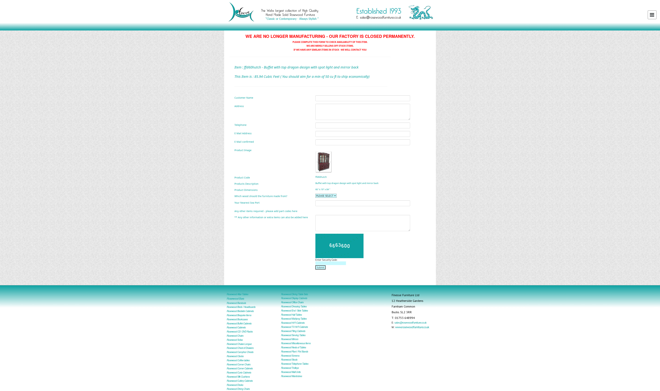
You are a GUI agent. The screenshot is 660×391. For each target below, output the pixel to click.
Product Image (242, 150)
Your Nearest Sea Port (247, 202)
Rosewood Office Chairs (292, 302)
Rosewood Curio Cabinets (239, 372)
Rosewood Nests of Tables (293, 347)
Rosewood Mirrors (289, 339)
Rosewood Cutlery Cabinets (240, 380)
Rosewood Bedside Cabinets (240, 311)
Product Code (242, 177)
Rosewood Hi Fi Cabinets (293, 322)
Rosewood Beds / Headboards (241, 307)
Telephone (240, 124)
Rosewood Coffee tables (238, 360)
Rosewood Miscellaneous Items (296, 343)
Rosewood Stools (289, 359)
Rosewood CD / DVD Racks (240, 331)
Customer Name (243, 97)
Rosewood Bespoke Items (239, 315)
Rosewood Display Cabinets (294, 298)
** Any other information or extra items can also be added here (271, 217)
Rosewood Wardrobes (291, 376)
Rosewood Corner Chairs (238, 364)
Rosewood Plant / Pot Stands (294, 351)
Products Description (246, 183)
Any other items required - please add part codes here (265, 210)
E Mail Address (243, 133)
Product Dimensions (246, 189)
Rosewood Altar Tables (237, 294)
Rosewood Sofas (235, 339)
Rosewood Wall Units (291, 372)
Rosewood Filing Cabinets (293, 331)
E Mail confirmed (244, 141)
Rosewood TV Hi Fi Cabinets (294, 327)
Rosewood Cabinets (236, 327)
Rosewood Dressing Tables (294, 306)
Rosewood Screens (290, 355)
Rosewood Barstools (236, 303)
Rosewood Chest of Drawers (240, 348)
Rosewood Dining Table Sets (294, 294)
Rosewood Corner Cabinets (240, 368)
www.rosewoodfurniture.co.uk (412, 327)
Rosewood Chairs (235, 335)
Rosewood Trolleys (290, 367)
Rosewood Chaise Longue (239, 344)
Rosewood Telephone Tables (294, 363)
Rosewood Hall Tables (291, 314)
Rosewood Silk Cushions (238, 376)
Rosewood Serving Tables (293, 335)
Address (239, 105)
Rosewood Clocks (235, 356)
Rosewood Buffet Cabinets (239, 323)
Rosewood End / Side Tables (294, 310)
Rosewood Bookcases (237, 319)
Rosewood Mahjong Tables (294, 318)
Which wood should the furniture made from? (260, 195)
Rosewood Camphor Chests (240, 352)
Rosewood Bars (235, 298)
